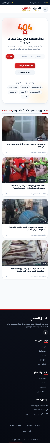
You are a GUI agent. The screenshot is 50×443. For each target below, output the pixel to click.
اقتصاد (43, 355)
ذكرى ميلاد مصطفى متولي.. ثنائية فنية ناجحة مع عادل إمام (26, 145)
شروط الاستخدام (25, 431)
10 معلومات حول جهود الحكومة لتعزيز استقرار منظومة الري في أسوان (27, 228)
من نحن (37, 425)
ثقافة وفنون (41, 364)
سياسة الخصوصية (16, 425)
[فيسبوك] (45, 332)
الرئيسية (43, 346)
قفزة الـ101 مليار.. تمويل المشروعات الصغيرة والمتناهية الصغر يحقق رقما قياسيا (28, 269)
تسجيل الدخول (7, 2)
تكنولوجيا (43, 359)
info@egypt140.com (38, 405)
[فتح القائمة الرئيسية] (45, 9)
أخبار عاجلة (42, 351)
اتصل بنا (29, 425)
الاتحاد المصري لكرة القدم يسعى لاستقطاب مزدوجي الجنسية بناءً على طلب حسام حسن (28, 187)
